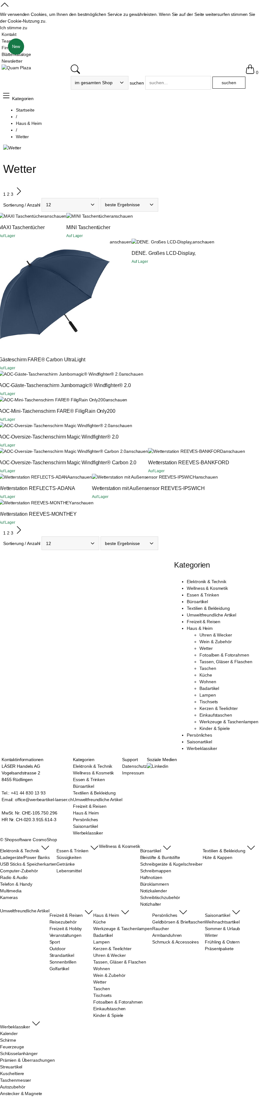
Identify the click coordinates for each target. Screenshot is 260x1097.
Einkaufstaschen (215, 715)
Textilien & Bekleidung (208, 608)
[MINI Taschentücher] (88, 216)
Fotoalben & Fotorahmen (224, 655)
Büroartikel (197, 601)
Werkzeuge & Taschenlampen (228, 721)
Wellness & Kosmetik (207, 588)
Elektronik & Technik (206, 581)
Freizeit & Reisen (203, 621)
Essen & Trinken (203, 594)
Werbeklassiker (202, 748)
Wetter (205, 648)
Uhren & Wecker (215, 634)
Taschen (207, 668)
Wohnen (207, 681)
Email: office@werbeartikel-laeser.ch (37, 799)
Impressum (133, 772)
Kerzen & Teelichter (218, 708)
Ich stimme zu (13, 27)
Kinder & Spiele (214, 728)
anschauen (55, 216)
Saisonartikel (199, 741)
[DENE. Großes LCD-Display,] (162, 242)
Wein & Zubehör (215, 641)
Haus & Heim (199, 628)
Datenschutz (134, 766)
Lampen (207, 695)
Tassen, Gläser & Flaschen (225, 661)
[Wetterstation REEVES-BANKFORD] (185, 451)
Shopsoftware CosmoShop (30, 839)
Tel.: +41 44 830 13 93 (24, 792)
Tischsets (208, 701)
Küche (205, 675)
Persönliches (199, 735)
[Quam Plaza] (16, 68)
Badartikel (209, 688)
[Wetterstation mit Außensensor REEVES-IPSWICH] (144, 477)
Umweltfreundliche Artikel (211, 614)
